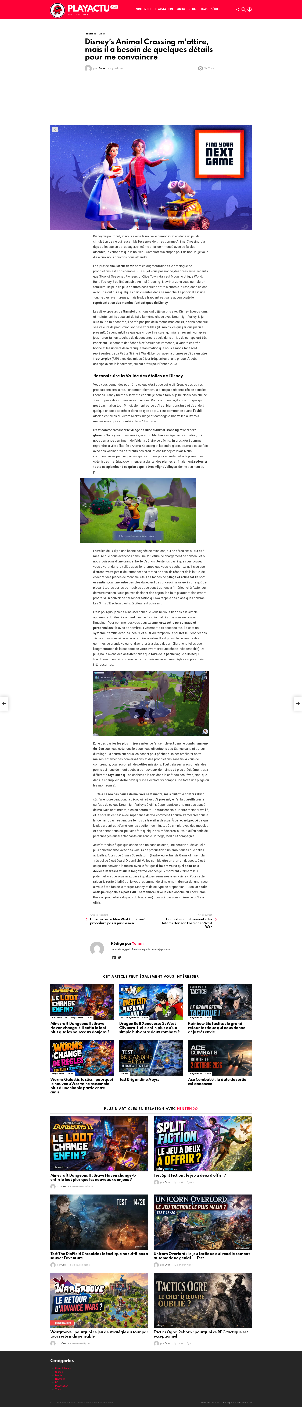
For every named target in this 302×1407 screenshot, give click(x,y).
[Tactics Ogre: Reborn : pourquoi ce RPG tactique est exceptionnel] (203, 1300)
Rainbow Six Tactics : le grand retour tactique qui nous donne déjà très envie (216, 1028)
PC (66, 1018)
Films (203, 9)
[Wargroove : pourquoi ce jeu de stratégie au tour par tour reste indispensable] (99, 1300)
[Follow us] (238, 9)
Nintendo (143, 9)
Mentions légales (210, 1403)
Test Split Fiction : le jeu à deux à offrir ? (190, 1176)
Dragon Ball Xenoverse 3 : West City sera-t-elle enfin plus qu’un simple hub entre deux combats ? (149, 1028)
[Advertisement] (151, 98)
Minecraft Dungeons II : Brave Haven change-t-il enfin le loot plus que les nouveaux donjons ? (79, 1028)
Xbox (181, 9)
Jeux (192, 9)
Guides (124, 1074)
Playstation (164, 9)
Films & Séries (63, 1368)
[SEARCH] (244, 9)
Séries (215, 9)
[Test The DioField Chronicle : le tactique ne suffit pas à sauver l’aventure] (99, 1222)
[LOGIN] (249, 9)
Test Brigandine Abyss (139, 1080)
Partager (55, 129)
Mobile (59, 1375)
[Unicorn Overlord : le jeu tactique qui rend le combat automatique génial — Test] (203, 1222)
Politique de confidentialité (237, 1403)
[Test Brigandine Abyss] (151, 1058)
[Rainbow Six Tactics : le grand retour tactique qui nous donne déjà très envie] (220, 1002)
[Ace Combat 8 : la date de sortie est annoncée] (220, 1058)
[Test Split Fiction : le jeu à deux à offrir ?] (203, 1143)
